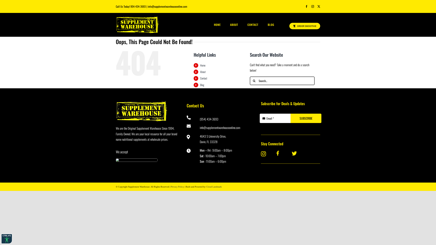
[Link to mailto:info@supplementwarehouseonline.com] (191, 126)
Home (202, 65)
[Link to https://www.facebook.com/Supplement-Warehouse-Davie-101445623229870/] (281, 153)
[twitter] (318, 6)
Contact (203, 78)
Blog (202, 85)
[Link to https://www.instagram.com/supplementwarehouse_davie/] (266, 154)
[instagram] (312, 6)
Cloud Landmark (214, 186)
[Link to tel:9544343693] (191, 118)
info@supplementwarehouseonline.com (220, 127)
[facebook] (306, 6)
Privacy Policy (177, 186)
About (203, 72)
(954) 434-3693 (209, 119)
